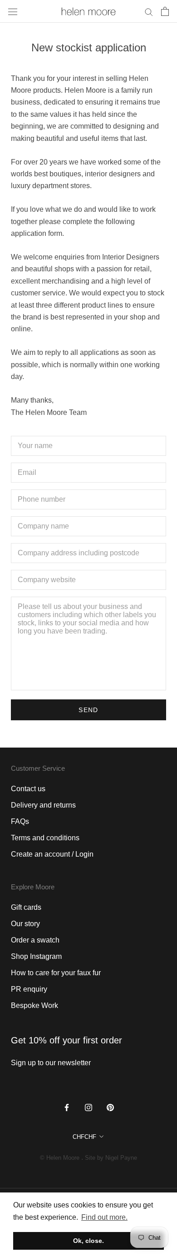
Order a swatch (35, 940)
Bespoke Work (34, 1005)
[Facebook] (66, 1107)
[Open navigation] (12, 11)
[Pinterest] (110, 1107)
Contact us (28, 789)
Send (88, 709)
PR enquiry (29, 989)
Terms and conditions (45, 838)
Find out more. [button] (104, 1217)
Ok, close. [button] (88, 1240)
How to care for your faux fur (56, 973)
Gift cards (26, 907)
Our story (25, 924)
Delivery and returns (43, 805)
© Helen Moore (59, 1157)
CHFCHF (84, 1136)
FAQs (20, 821)
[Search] (149, 11)
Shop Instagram (36, 956)
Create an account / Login (52, 854)
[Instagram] (88, 1107)
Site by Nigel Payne (111, 1157)
